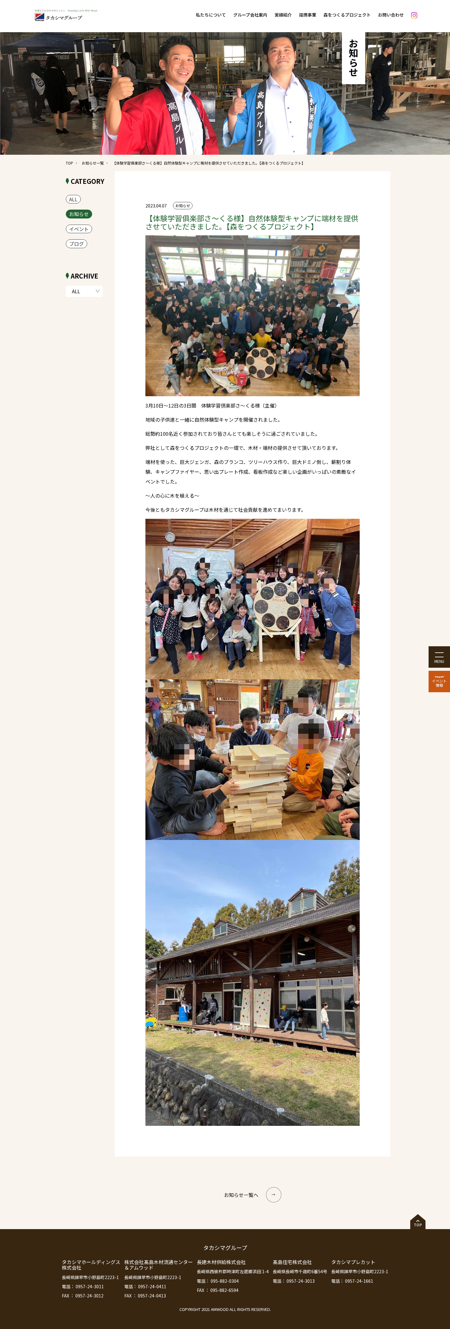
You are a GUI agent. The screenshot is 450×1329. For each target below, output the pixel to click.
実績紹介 (283, 14)
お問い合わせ (391, 14)
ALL (73, 199)
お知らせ (79, 214)
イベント (79, 229)
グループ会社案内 (250, 14)
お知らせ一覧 (93, 162)
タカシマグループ (225, 1247)
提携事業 (307, 14)
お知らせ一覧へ (241, 1194)
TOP (69, 162)
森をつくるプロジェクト (347, 14)
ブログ (76, 243)
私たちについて (211, 14)
